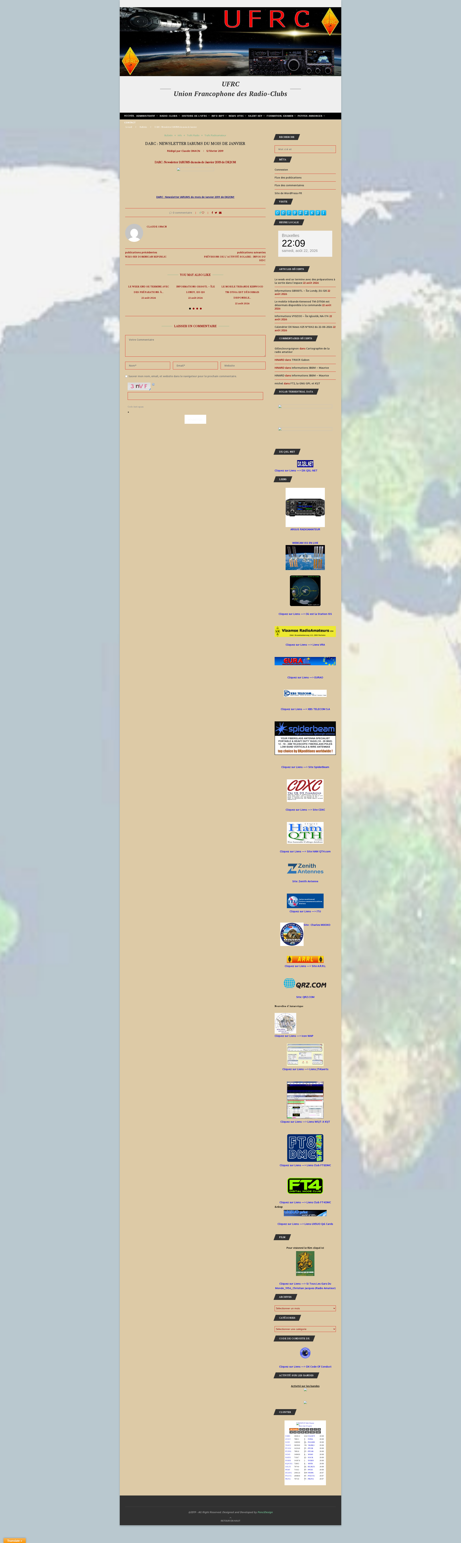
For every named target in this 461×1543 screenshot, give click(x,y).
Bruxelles (290, 235)
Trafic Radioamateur (215, 135)
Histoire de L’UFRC (194, 116)
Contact (130, 123)
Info (180, 135)
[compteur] (300, 212)
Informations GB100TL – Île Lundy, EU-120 (195, 289)
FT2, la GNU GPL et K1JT (305, 383)
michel (279, 383)
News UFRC (236, 116)
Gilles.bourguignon (287, 348)
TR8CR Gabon (300, 359)
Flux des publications (288, 177)
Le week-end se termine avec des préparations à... (148, 289)
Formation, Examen (280, 116)
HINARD (279, 375)
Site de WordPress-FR (288, 193)
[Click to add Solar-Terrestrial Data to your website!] (305, 406)
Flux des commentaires (289, 185)
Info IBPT (218, 116)
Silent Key (255, 116)
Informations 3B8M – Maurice (310, 367)
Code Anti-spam (136, 407)
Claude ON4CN (190, 150)
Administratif (145, 116)
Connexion (281, 169)
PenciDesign (265, 1512)
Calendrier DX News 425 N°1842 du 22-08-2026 (303, 326)
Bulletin (143, 127)
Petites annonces (310, 116)
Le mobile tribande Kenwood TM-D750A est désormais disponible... (242, 292)
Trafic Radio (193, 135)
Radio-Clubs (169, 116)
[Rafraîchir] (153, 384)
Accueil (129, 116)
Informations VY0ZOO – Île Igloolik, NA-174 (302, 316)
